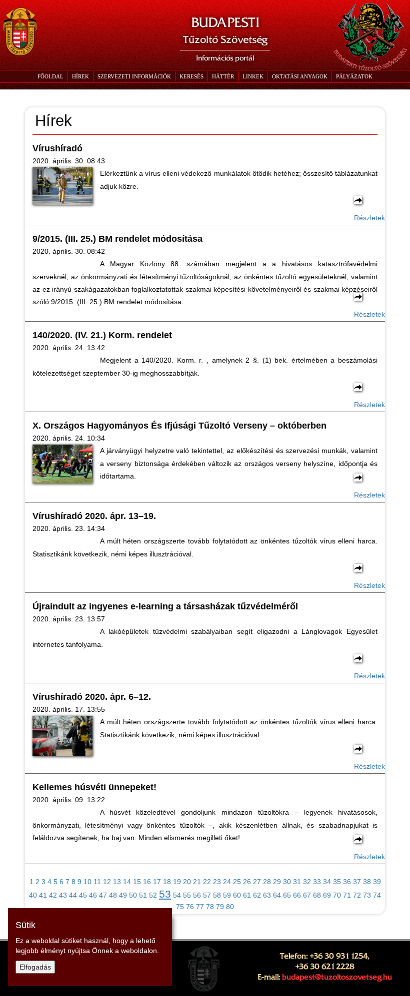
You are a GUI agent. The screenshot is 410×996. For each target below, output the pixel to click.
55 (187, 895)
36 (347, 882)
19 (177, 882)
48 (113, 895)
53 (165, 894)
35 (337, 882)
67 (307, 895)
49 (123, 895)
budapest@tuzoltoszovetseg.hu (337, 977)
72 (357, 895)
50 (133, 895)
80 (230, 907)
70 (337, 895)
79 (220, 907)
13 (117, 882)
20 (187, 882)
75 (180, 907)
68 (317, 895)
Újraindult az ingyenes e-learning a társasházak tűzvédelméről (165, 606)
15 (137, 882)
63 (267, 895)
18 (167, 882)
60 (237, 895)
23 (217, 882)
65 (287, 895)
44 (73, 895)
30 (287, 882)
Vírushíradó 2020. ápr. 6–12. (91, 697)
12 (107, 882)
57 (207, 895)
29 (277, 882)
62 (257, 895)
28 (267, 882)
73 (367, 895)
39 (377, 882)
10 (88, 882)
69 (327, 895)
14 (127, 882)
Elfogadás (35, 967)
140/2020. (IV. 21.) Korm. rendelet (102, 335)
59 (227, 895)
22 (207, 882)
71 (347, 895)
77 (200, 907)
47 (103, 895)
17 (157, 882)
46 (93, 895)
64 (277, 895)
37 (357, 882)
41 (43, 895)
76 (190, 907)
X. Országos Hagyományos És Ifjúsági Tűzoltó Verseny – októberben (179, 426)
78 (210, 907)
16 (147, 882)
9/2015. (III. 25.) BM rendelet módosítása (117, 239)
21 (197, 882)
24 (227, 882)
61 (247, 895)
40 (33, 895)
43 (63, 895)
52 (153, 895)
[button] (134, 76)
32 (307, 882)
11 (97, 882)
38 (367, 882)
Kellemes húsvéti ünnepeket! (94, 787)
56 (197, 895)
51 (143, 895)
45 (83, 895)
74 (377, 895)
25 (237, 882)
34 (327, 882)
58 (217, 895)
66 (297, 895)
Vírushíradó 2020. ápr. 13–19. (94, 516)
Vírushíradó (57, 148)
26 (247, 882)
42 (53, 895)
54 (177, 895)
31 (297, 882)
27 (257, 882)
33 (317, 882)
